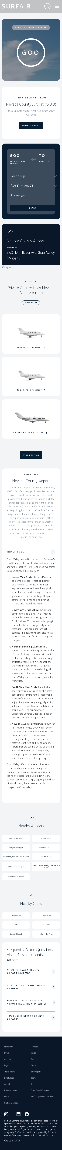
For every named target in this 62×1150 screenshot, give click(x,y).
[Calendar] (55, 185)
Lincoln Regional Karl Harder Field (16, 856)
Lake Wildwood (16, 934)
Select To (44, 161)
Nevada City (16, 916)
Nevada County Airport (18, 162)
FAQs (6, 1053)
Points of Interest (11, 1090)
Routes (7, 1096)
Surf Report (36, 1072)
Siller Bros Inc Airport (16, 877)
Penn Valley (46, 925)
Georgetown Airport (16, 847)
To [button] (42, 155)
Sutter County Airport (16, 866)
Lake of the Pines (46, 934)
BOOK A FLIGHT (31, 125)
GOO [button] (15, 155)
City (32, 1084)
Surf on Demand (11, 1103)
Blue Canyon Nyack (16, 838)
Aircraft (7, 1084)
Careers (34, 1059)
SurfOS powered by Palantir (43, 1096)
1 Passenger (18, 195)
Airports (7, 1059)
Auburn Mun (46, 838)
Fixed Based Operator (40, 1090)
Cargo (33, 1053)
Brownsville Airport (46, 847)
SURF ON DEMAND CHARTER (31, 27)
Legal (6, 1065)
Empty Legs (9, 1078)
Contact (34, 1065)
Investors (34, 1047)
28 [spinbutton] (31, 185)
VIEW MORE (31, 303)
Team (33, 1078)
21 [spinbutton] (18, 185)
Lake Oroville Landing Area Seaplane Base (46, 866)
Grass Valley (46, 916)
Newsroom (8, 1047)
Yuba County (46, 856)
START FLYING (31, 455)
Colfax (16, 925)
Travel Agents (9, 1072)
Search (33, 208)
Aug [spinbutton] (13, 185)
